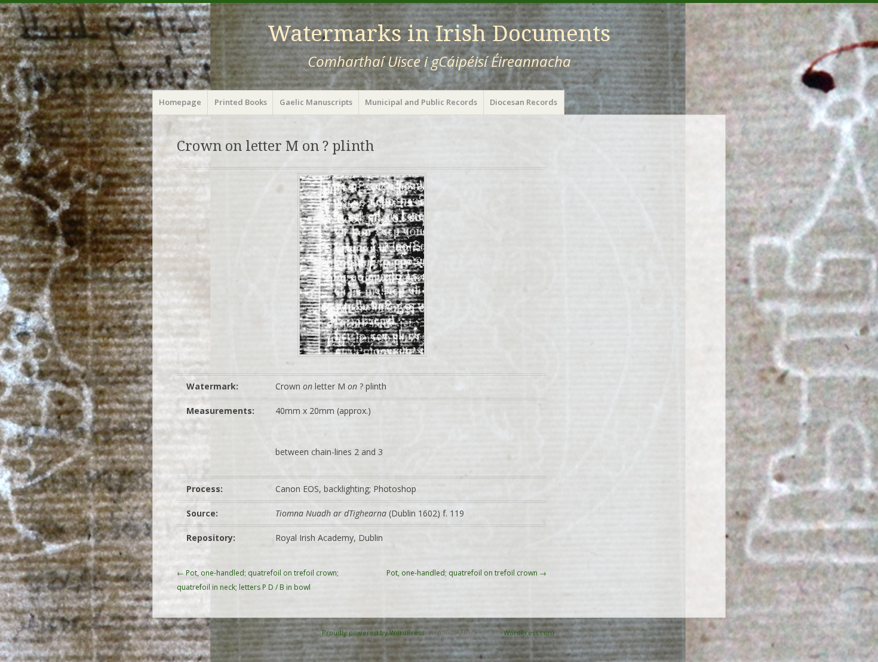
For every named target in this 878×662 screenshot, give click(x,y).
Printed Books (240, 102)
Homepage (180, 102)
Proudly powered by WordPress (373, 632)
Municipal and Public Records (421, 102)
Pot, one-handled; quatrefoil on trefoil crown (466, 573)
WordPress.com (529, 632)
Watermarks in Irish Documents (439, 34)
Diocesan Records (523, 102)
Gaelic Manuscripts (316, 102)
